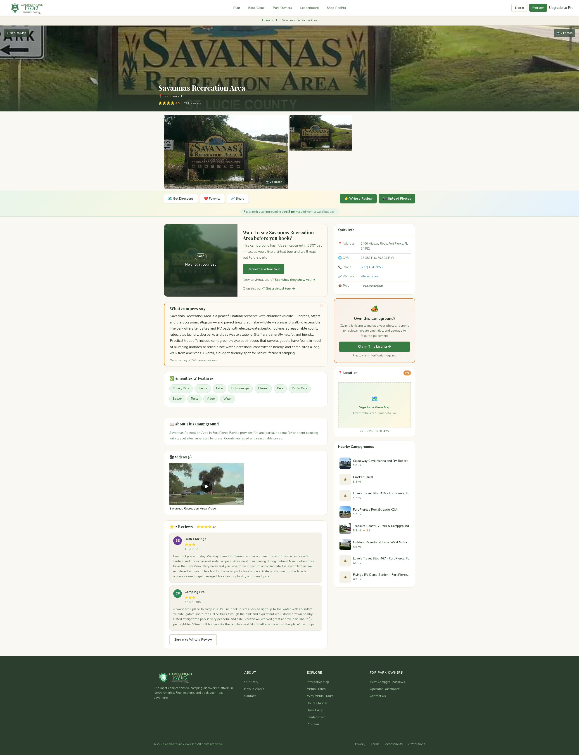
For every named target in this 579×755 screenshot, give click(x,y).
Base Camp (256, 7)
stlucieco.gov (370, 276)
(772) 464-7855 (372, 267)
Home (266, 20)
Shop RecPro (336, 7)
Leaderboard (309, 7)
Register (538, 8)
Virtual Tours (316, 689)
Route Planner (317, 703)
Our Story (251, 682)
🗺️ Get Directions (181, 198)
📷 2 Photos (564, 33)
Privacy (360, 744)
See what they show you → (295, 279)
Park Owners (282, 7)
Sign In (519, 8)
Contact (250, 696)
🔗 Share (237, 198)
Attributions (416, 744)
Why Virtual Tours (320, 696)
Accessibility (394, 744)
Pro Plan (313, 724)
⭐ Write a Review (358, 198)
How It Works (254, 689)
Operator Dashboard (385, 689)
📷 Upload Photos (397, 198)
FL (276, 20)
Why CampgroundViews (387, 682)
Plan (236, 7)
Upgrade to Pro (561, 7)
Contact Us (378, 696)
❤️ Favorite (212, 198)
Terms (375, 744)
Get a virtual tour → (280, 288)
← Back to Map (16, 33)
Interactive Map (318, 682)
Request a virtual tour (263, 269)
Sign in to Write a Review (193, 639)
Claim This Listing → (374, 346)
